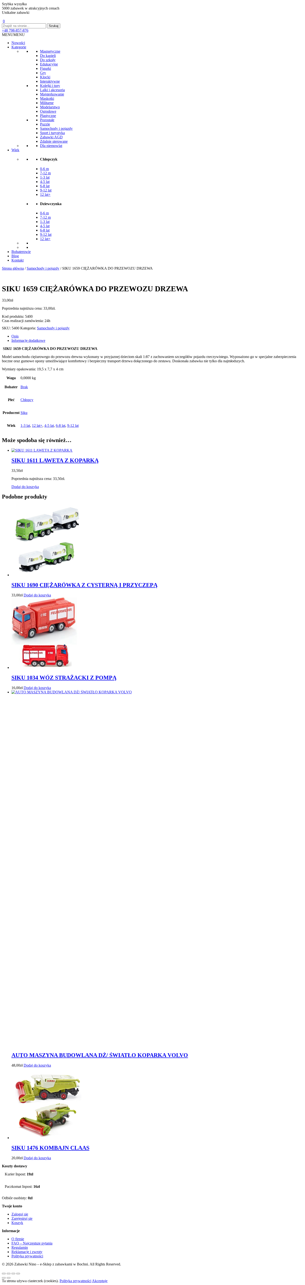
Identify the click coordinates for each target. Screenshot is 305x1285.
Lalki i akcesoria (52, 90)
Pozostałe (47, 120)
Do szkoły (48, 60)
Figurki (45, 68)
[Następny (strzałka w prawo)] (8, 1278)
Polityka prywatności (27, 1256)
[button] (13, 35)
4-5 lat (45, 182)
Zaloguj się (19, 1214)
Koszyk (17, 1223)
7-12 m (45, 173)
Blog (15, 256)
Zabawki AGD (51, 137)
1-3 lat (45, 177)
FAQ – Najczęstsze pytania (31, 1243)
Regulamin (19, 1247)
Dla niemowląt (51, 146)
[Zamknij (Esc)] (18, 1273)
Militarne (47, 103)
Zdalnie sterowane (54, 141)
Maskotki (47, 98)
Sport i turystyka (52, 133)
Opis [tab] (15, 336)
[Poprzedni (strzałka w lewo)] (4, 1278)
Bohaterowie (21, 252)
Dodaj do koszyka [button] (25, 487)
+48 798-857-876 (15, 30)
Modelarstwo (50, 107)
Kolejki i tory (50, 86)
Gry (43, 73)
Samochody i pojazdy (56, 128)
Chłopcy (26, 400)
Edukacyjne (49, 64)
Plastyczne (48, 116)
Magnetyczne (50, 51)
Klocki (45, 77)
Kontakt (17, 260)
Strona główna (13, 268)
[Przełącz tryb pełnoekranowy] (8, 1273)
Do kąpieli (48, 56)
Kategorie (18, 47)
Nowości (18, 43)
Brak (24, 387)
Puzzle (45, 124)
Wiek (15, 150)
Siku (23, 413)
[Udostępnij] (13, 1273)
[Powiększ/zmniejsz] (4, 1273)
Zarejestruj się (21, 1218)
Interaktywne (50, 81)
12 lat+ (45, 194)
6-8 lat (45, 186)
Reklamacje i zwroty (26, 1252)
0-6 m (44, 169)
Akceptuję (99, 1281)
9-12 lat (45, 190)
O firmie (17, 1239)
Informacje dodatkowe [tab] (28, 340)
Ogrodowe (48, 111)
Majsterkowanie (52, 94)
